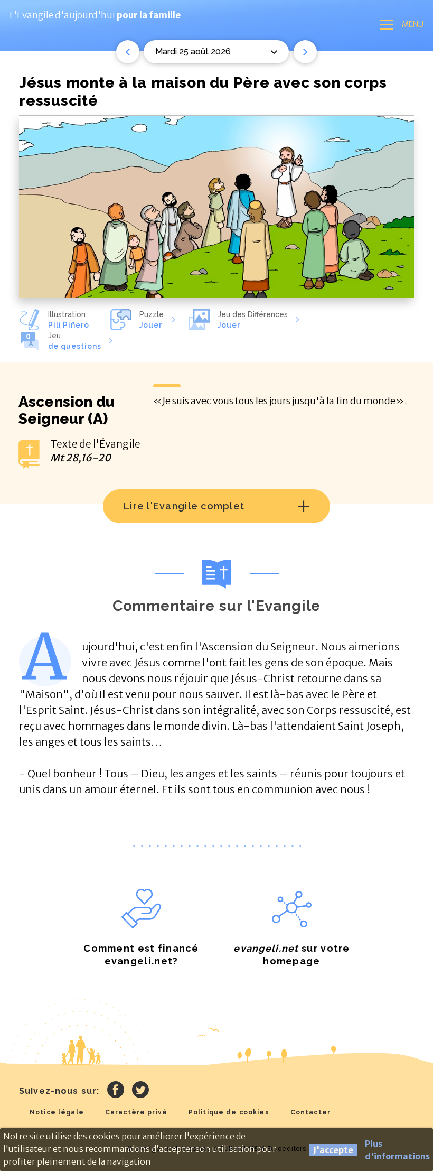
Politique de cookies (229, 1112)
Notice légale (57, 1112)
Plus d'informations (397, 1149)
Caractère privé (136, 1112)
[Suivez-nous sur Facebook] (115, 1091)
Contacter (310, 1112)
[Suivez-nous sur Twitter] (140, 1091)
